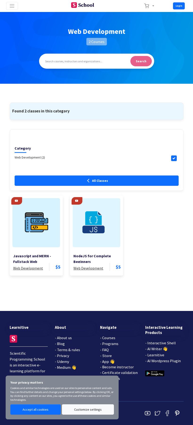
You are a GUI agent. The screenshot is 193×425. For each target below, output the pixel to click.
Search (141, 61)
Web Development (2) (30, 157)
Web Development (28, 268)
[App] (154, 373)
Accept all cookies (35, 409)
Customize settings (88, 409)
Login (179, 5)
